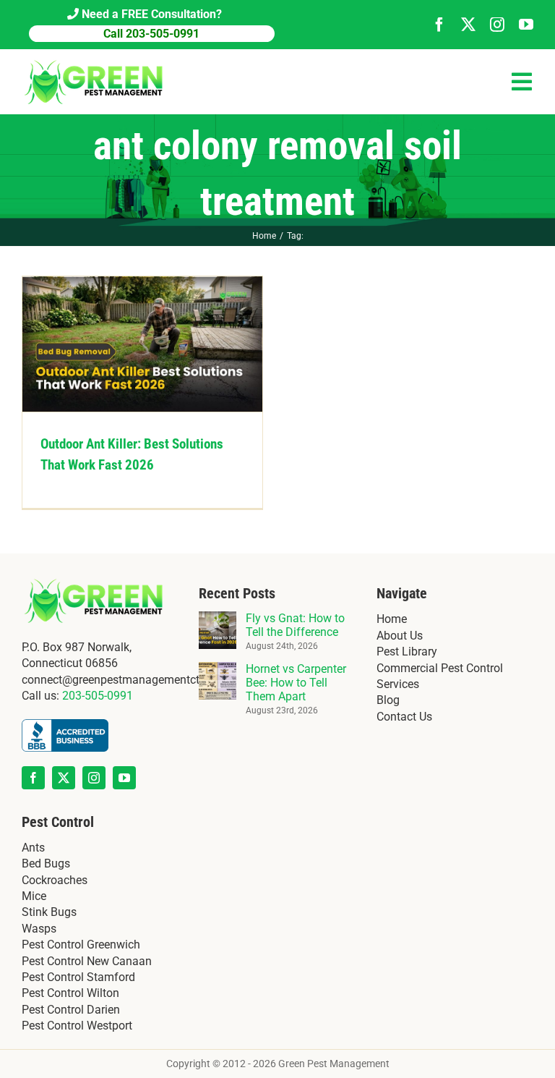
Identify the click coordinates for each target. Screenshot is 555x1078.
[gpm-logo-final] (94, 62)
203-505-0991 (97, 696)
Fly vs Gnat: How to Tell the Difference (295, 625)
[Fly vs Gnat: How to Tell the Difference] (217, 619)
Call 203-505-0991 (151, 34)
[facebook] (439, 24)
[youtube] (526, 24)
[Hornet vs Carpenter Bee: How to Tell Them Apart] (217, 669)
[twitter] (468, 24)
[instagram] (497, 24)
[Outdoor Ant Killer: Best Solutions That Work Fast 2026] (142, 344)
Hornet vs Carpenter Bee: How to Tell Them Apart (296, 682)
